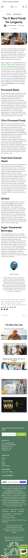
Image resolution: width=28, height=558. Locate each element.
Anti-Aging (8, 301)
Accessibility (21, 511)
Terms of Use (5, 509)
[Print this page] (1, 309)
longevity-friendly (21, 69)
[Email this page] (4, 309)
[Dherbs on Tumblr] (7, 472)
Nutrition (23, 299)
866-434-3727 (10, 443)
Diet (14, 299)
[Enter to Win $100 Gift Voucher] (14, 404)
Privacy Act (21, 509)
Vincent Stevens (12, 25)
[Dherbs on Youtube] (10, 472)
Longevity (4, 304)
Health (14, 304)
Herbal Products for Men (8, 516)
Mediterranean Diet (21, 304)
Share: (2, 307)
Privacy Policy (14, 509)
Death (9, 304)
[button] (14, 28)
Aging (13, 301)
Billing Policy (13, 511)
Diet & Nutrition (17, 14)
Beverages (8, 303)
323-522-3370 (12, 444)
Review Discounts (6, 465)
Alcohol (3, 299)
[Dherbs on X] (3, 472)
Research (9, 299)
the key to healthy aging (9, 64)
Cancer (14, 303)
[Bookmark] (7, 309)
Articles (9, 14)
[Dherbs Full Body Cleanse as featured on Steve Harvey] (14, 386)
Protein (18, 299)
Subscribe (21, 434)
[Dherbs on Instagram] (5, 472)
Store (3, 460)
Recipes (3, 463)
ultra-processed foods (11, 125)
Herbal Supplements (7, 514)
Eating (18, 303)
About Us (4, 458)
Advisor (23, 546)
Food (3, 301)
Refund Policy (5, 511)
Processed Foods (21, 301)
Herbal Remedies (18, 514)
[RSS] (12, 472)
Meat (3, 303)
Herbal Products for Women (9, 517)
